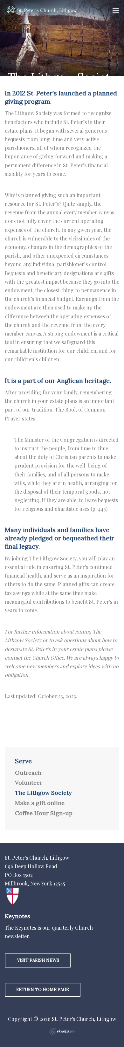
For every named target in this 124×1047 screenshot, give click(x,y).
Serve (23, 761)
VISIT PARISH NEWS (37, 960)
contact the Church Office (34, 657)
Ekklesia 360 (62, 1031)
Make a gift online (40, 803)
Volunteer (28, 783)
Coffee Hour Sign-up (43, 813)
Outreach (28, 773)
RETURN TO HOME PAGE (42, 989)
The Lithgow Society (43, 793)
